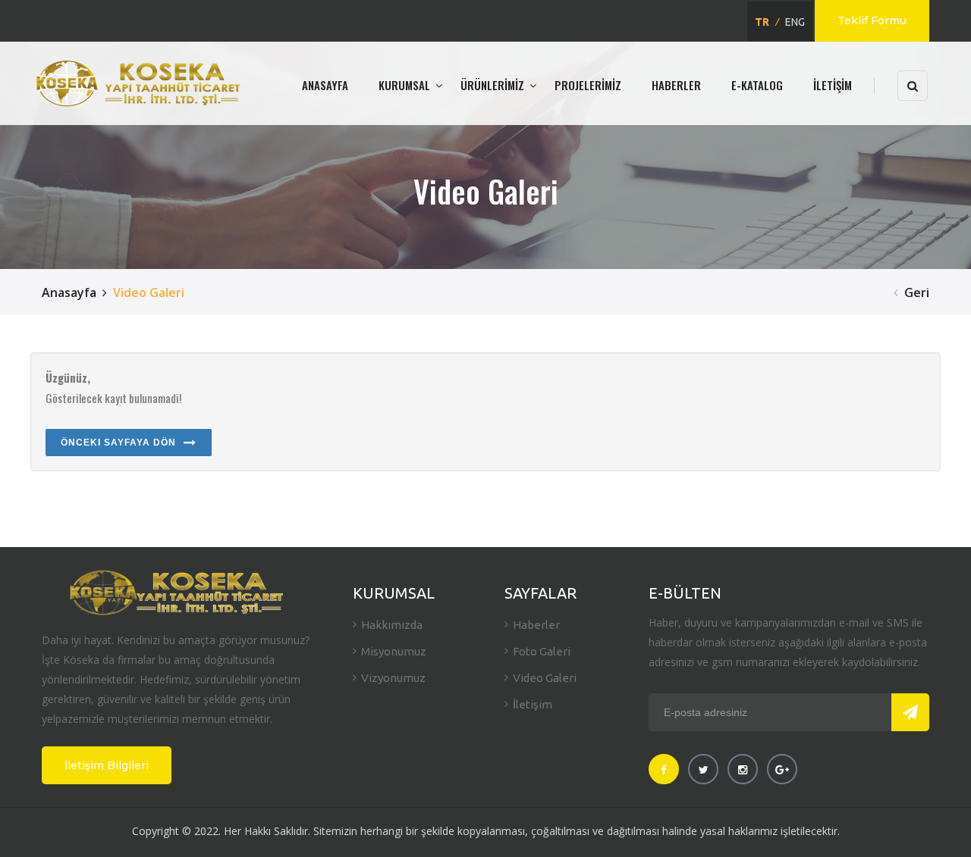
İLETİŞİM (832, 85)
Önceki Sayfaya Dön (118, 442)
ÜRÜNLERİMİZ (492, 85)
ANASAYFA (325, 85)
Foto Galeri (541, 651)
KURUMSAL (404, 85)
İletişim (532, 704)
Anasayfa (69, 292)
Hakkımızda (392, 624)
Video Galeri (545, 677)
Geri (916, 292)
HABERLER (676, 85)
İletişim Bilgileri (106, 765)
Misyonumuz (393, 651)
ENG (795, 22)
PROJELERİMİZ (588, 85)
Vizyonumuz (393, 677)
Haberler (536, 624)
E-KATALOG (757, 85)
